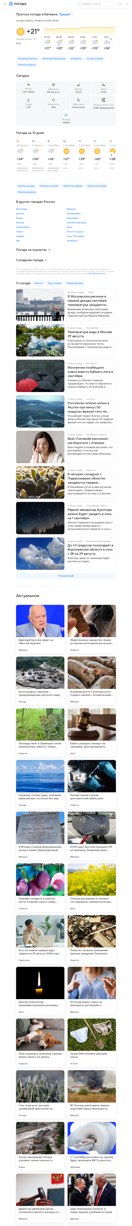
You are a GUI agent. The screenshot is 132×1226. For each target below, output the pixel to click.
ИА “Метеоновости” (97, 273)
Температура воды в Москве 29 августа (90, 334)
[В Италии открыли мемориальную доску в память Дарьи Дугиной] (40, 836)
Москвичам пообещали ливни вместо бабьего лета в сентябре (90, 372)
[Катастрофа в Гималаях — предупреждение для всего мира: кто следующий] (40, 681)
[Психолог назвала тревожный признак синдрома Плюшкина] (92, 939)
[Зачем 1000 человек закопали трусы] (92, 1043)
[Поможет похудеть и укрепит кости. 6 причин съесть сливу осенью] (40, 887)
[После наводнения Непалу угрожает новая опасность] (40, 1146)
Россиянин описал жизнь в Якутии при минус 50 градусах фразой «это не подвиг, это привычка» (88, 407)
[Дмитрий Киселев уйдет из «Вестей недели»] (40, 629)
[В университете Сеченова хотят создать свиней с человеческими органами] (92, 681)
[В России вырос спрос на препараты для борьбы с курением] (92, 991)
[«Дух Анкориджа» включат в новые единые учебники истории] (92, 1198)
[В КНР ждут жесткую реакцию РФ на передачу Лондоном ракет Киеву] (92, 836)
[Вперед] (111, 39)
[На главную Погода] (19, 4)
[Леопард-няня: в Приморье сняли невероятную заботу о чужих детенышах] (40, 732)
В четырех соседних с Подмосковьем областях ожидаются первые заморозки (86, 478)
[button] (20, 31)
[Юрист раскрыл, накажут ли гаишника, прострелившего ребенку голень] (92, 732)
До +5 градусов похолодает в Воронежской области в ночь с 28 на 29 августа (90, 550)
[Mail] (11, 4)
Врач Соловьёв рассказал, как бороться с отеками (88, 441)
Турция (64, 14)
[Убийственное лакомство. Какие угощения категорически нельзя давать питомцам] (92, 629)
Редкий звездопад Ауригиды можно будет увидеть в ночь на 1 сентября (90, 514)
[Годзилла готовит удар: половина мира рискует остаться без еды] (40, 784)
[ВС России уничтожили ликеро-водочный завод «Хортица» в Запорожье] (92, 1094)
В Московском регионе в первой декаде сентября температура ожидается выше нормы (87, 301)
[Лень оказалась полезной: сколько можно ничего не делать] (40, 1043)
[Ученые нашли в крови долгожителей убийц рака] (92, 784)
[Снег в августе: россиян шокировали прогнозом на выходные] (40, 1094)
